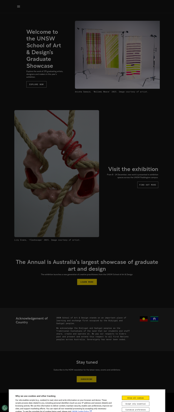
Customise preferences (135, 409)
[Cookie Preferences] (5, 408)
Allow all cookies (135, 398)
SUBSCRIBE (86, 379)
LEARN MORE (87, 282)
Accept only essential (135, 404)
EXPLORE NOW (36, 84)
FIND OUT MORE (147, 185)
